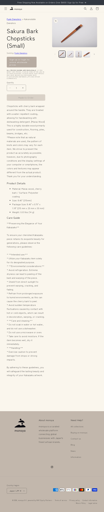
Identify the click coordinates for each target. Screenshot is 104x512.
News (73, 451)
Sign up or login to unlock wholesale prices (19, 62)
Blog (73, 444)
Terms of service (61, 500)
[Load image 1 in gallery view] (62, 54)
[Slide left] (55, 54)
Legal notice (92, 503)
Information (76, 457)
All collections (77, 426)
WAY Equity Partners (44, 500)
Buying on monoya (79, 432)
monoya (21, 500)
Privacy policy (74, 500)
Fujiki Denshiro (14, 19)
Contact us (76, 438)
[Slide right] (94, 54)
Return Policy (81, 503)
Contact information (89, 500)
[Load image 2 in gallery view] (70, 54)
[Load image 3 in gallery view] (78, 54)
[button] (6, 9)
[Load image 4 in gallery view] (86, 54)
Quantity (10, 82)
